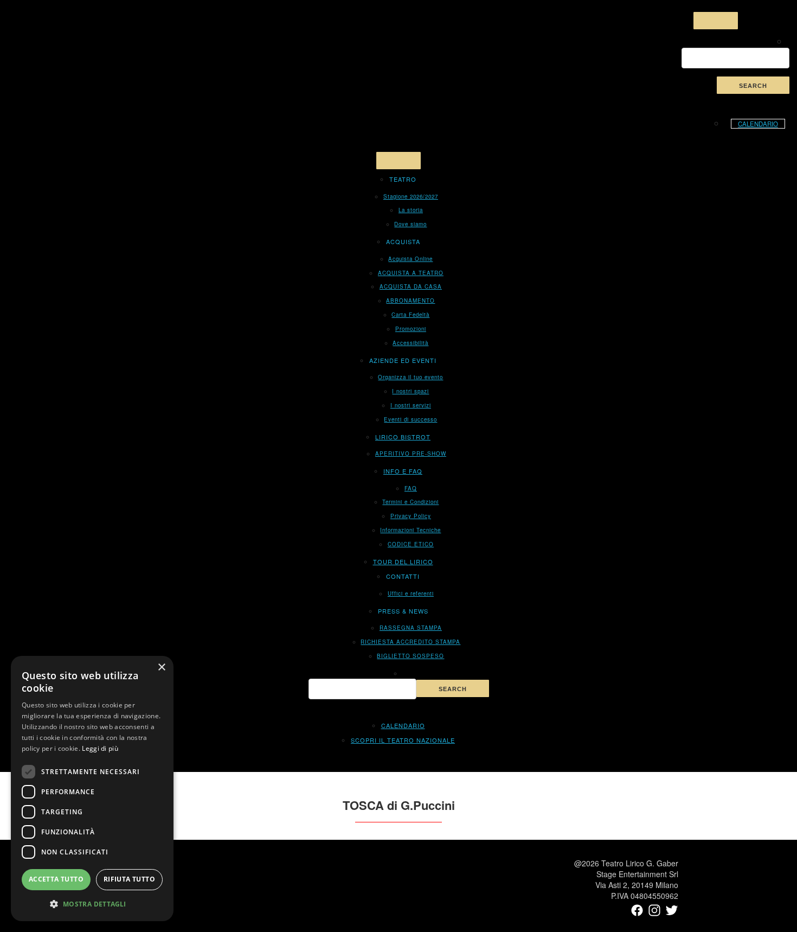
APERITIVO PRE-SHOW (410, 453)
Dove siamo (410, 224)
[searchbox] (735, 58)
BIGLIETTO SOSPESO (410, 656)
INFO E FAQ (402, 471)
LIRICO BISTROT (402, 436)
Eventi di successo (410, 419)
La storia (410, 210)
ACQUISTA (403, 241)
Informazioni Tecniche (410, 530)
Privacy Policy (410, 516)
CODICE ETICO (411, 544)
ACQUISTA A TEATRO (411, 273)
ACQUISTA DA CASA (411, 286)
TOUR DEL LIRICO (403, 561)
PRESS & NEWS (403, 611)
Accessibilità (410, 343)
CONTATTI (403, 576)
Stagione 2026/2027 (410, 196)
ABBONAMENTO (410, 300)
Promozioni (410, 329)
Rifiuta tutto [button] (129, 879)
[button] (92, 903)
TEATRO (402, 179)
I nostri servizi (410, 405)
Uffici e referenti (411, 593)
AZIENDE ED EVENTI (402, 360)
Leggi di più (100, 748)
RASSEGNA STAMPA (411, 627)
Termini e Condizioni (410, 502)
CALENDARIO (758, 123)
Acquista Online (410, 259)
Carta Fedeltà (410, 314)
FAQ (410, 488)
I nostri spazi (410, 391)
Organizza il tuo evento (410, 377)
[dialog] (92, 788)
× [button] (161, 667)
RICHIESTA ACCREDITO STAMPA (410, 642)
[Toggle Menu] (715, 20)
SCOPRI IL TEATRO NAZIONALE (403, 740)
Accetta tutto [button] (56, 879)
